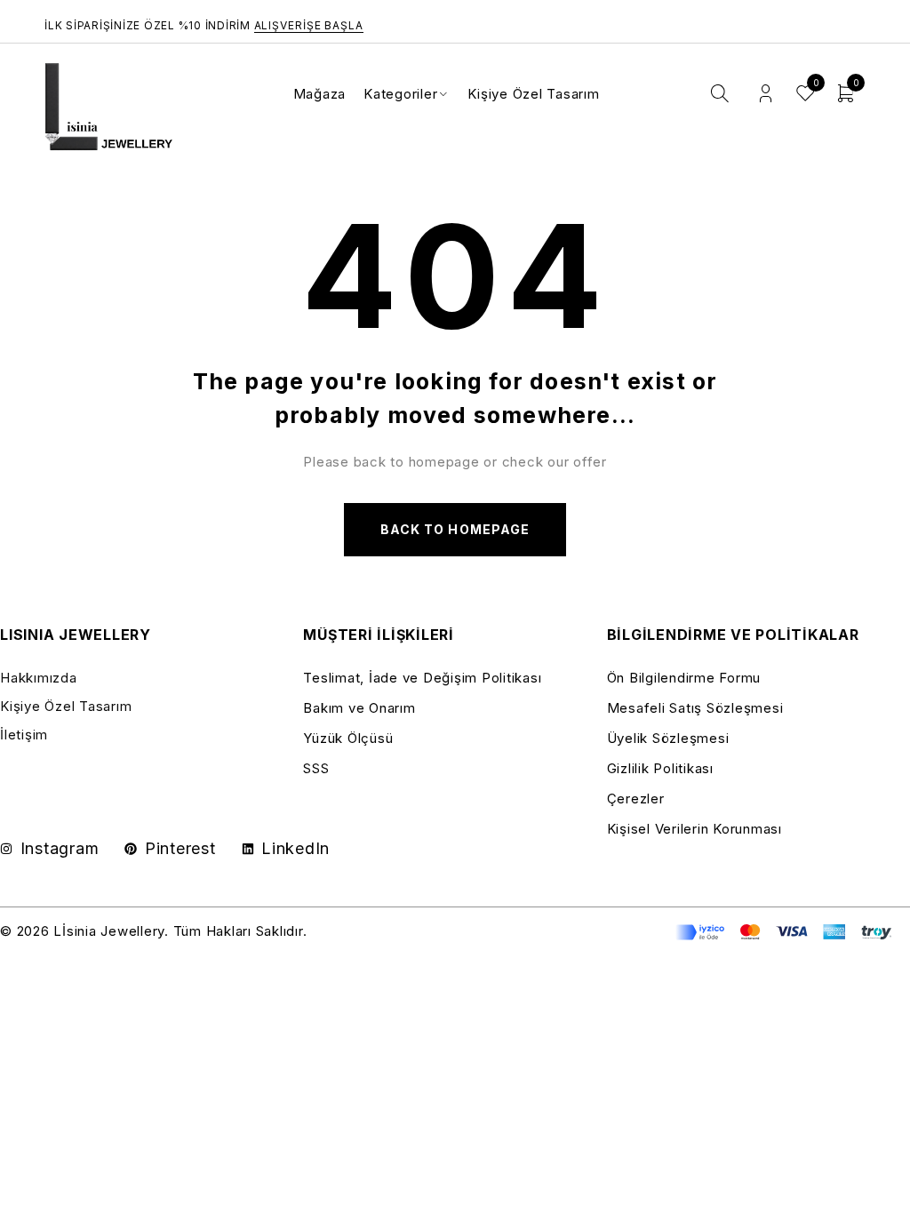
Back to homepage (455, 529)
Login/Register (766, 94)
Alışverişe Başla (308, 25)
